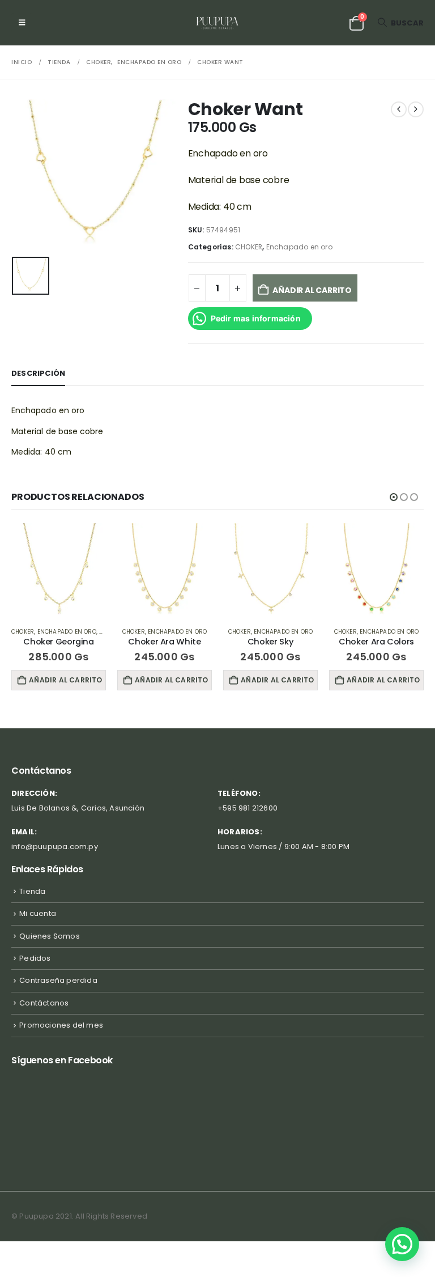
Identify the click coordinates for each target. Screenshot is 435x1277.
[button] (21, 22)
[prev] (399, 109)
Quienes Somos (49, 936)
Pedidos (34, 958)
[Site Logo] (218, 22)
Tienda (32, 891)
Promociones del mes (61, 1025)
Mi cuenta (37, 913)
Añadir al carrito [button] (99, 680)
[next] (416, 109)
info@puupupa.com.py (54, 846)
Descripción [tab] (38, 373)
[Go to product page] (92, 570)
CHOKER (248, 247)
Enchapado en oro (299, 247)
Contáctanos (44, 1003)
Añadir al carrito (311, 290)
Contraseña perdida (58, 980)
